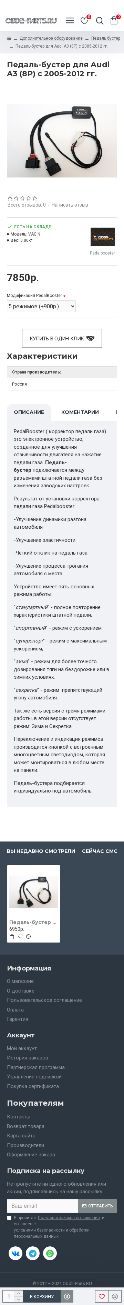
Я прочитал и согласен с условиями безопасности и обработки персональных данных (59, 1227)
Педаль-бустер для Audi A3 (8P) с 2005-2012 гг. (33, 922)
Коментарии (80, 412)
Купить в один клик (57, 338)
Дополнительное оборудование (51, 38)
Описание (29, 412)
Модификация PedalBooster (34, 295)
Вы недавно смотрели (41, 851)
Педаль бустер (105, 38)
